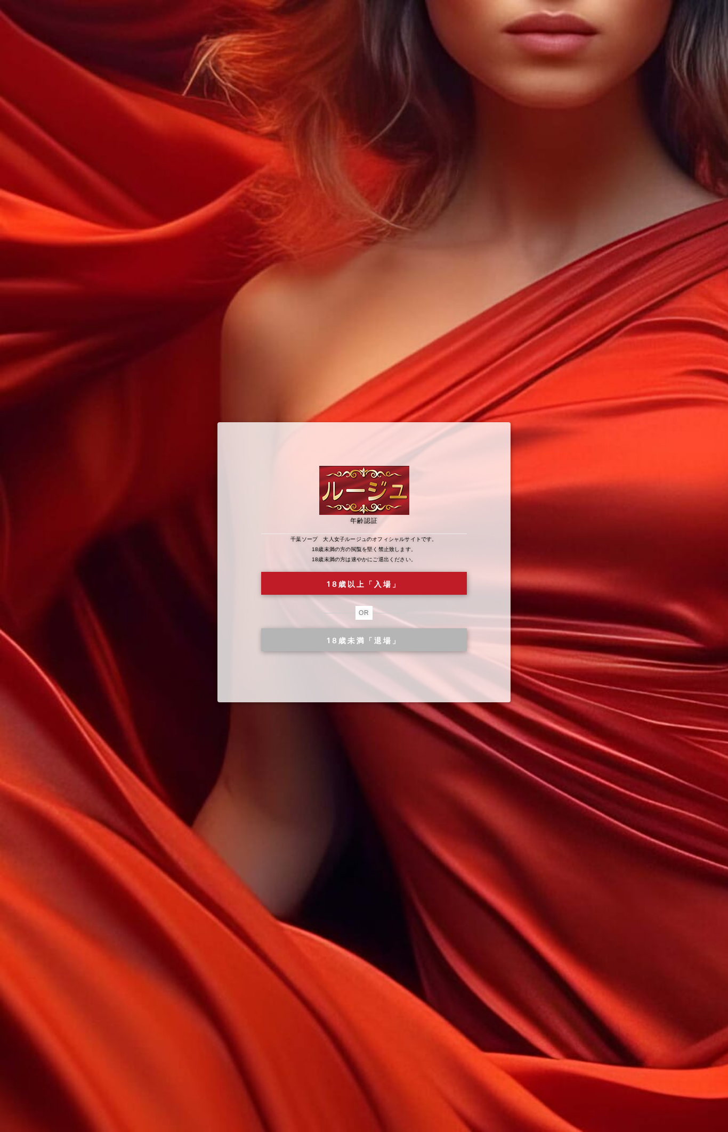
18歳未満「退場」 (364, 640)
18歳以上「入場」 (364, 583)
